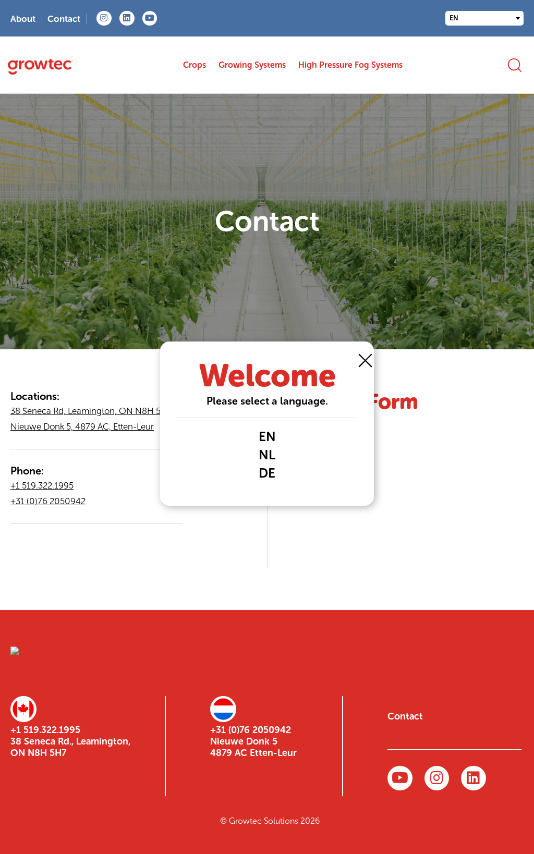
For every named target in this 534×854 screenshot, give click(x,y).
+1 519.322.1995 (42, 485)
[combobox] (484, 18)
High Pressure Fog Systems (350, 65)
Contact (63, 19)
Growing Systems (252, 65)
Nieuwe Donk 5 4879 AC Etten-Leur (253, 747)
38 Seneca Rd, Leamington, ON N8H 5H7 (91, 411)
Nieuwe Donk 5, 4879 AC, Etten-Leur (82, 426)
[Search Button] (514, 65)
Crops (194, 65)
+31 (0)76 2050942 (48, 501)
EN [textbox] (454, 18)
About (22, 19)
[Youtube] (149, 18)
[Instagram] (104, 18)
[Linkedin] (127, 18)
